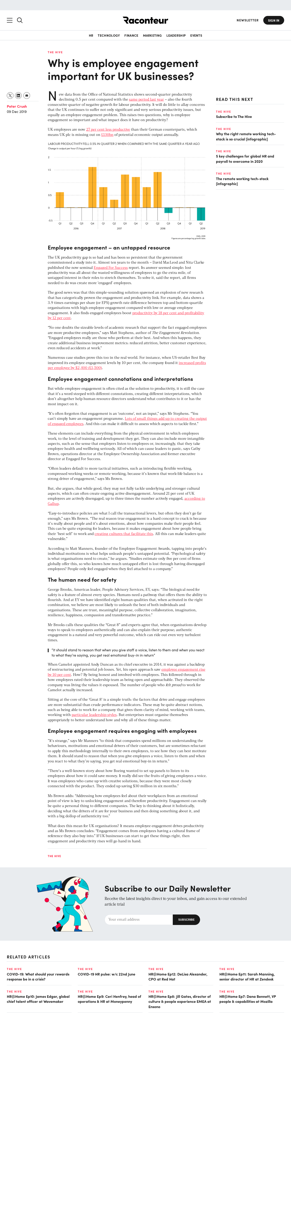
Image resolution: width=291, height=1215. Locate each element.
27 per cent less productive (108, 130)
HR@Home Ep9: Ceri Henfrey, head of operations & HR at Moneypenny (109, 999)
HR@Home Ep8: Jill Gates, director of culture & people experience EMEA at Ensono (179, 1001)
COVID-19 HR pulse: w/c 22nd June (106, 973)
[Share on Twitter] (10, 95)
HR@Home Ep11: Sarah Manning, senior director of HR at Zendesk (247, 976)
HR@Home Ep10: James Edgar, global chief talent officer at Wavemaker (38, 999)
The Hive (55, 52)
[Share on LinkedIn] (18, 95)
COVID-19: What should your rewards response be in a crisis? (38, 976)
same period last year (146, 100)
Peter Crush (17, 106)
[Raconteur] (145, 20)
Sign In (273, 20)
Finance (131, 35)
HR (91, 35)
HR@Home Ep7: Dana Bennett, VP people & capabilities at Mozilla (247, 999)
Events (196, 35)
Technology (109, 35)
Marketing (152, 35)
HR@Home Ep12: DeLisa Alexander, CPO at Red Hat (177, 976)
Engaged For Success (111, 268)
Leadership (176, 35)
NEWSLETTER (248, 20)
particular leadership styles (94, 715)
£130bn (107, 135)
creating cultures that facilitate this (124, 534)
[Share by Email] (26, 95)
